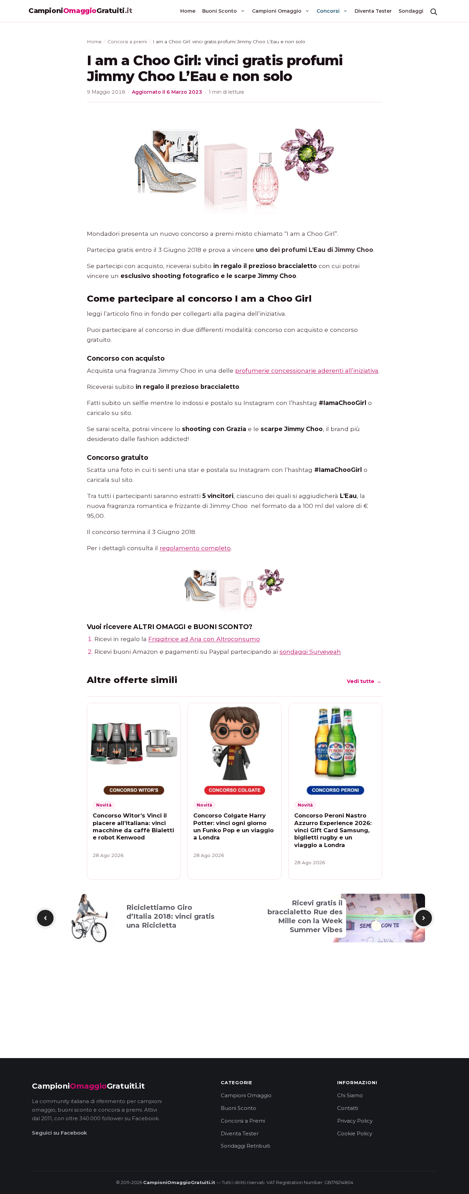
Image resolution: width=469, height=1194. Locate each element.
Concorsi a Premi (243, 1120)
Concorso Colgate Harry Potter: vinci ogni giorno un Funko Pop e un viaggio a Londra (233, 826)
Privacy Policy (355, 1120)
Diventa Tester (373, 11)
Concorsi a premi (127, 41)
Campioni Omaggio (276, 11)
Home (187, 11)
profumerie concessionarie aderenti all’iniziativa (306, 370)
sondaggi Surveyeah (310, 651)
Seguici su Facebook (59, 1132)
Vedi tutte (364, 683)
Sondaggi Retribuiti (245, 1146)
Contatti (347, 1108)
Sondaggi (411, 11)
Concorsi (328, 11)
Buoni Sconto (219, 11)
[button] (434, 11)
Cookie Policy (354, 1133)
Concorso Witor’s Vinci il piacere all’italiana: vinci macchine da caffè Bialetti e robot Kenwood (133, 826)
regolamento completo (195, 548)
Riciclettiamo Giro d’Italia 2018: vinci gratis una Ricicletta (170, 916)
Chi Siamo (350, 1095)
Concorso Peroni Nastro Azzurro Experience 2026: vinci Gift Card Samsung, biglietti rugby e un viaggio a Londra (332, 830)
